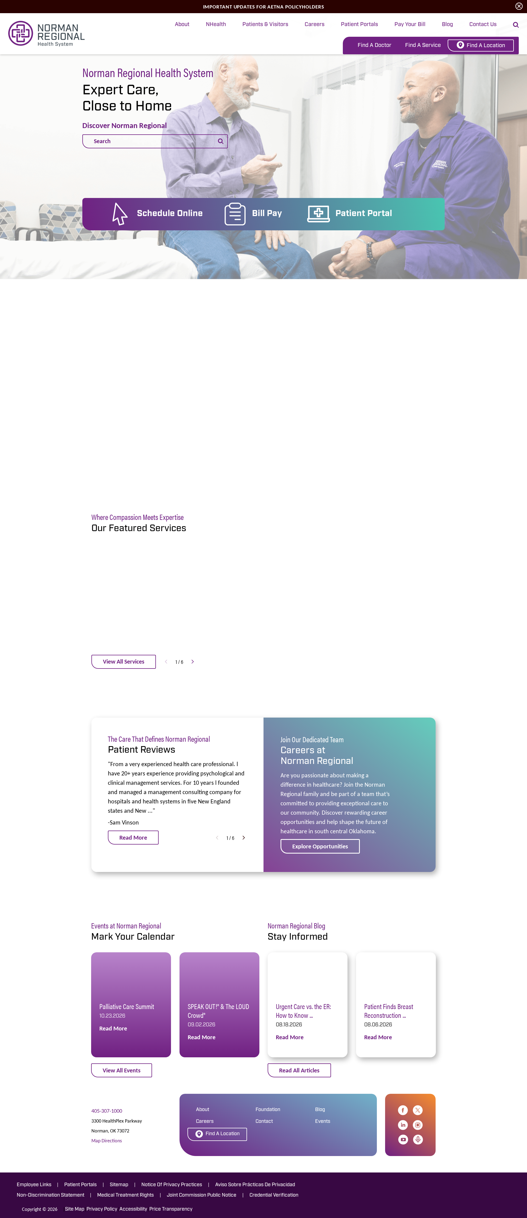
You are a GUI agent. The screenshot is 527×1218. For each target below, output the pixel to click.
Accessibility (133, 1209)
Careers (314, 24)
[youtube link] (403, 1140)
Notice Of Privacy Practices (171, 1185)
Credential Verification (274, 1195)
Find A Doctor (374, 45)
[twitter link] (418, 1110)
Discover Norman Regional (124, 125)
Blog (447, 24)
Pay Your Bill (409, 24)
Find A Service (423, 45)
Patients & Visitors (265, 24)
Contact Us (483, 24)
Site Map (74, 1209)
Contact (264, 1121)
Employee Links (34, 1185)
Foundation (268, 1109)
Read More (133, 837)
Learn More (235, 433)
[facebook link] (403, 1110)
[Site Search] (516, 25)
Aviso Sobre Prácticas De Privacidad (255, 1185)
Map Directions (106, 1141)
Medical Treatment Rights (125, 1195)
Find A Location (486, 46)
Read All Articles (299, 1070)
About (182, 24)
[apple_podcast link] (418, 1140)
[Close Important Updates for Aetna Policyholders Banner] (519, 6)
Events (322, 1121)
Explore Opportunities (320, 846)
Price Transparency (170, 1209)
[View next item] (193, 662)
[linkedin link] (403, 1125)
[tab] (182, 25)
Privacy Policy (101, 1209)
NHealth (216, 24)
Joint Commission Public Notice (201, 1195)
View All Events (122, 1070)
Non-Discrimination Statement (50, 1195)
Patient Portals (359, 24)
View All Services (123, 661)
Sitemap (119, 1185)
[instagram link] (418, 1125)
